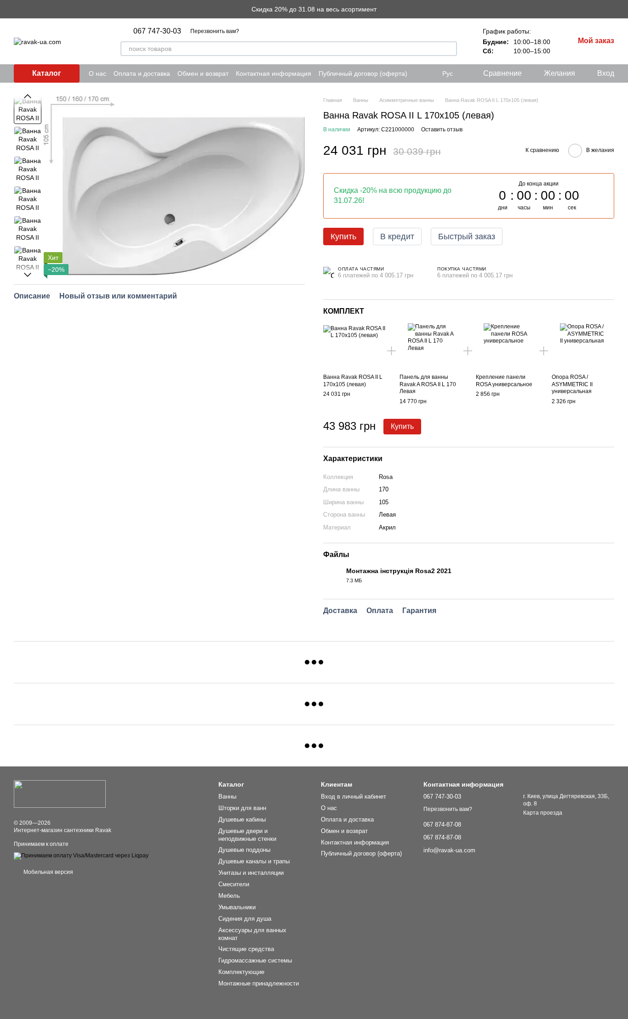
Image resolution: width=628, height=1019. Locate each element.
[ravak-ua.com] (60, 793)
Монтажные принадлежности (258, 983)
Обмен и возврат (202, 73)
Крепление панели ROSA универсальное (504, 381)
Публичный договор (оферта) (363, 73)
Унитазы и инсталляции (251, 872)
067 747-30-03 (157, 31)
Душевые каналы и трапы (254, 861)
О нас (97, 73)
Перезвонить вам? (214, 31)
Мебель (229, 895)
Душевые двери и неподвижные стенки (247, 835)
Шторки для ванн (242, 808)
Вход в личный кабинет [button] (353, 796)
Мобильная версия (47, 872)
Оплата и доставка (142, 73)
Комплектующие (241, 971)
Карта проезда (542, 813)
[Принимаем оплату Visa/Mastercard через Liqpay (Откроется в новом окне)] (81, 856)
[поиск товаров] (449, 48)
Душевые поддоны (244, 849)
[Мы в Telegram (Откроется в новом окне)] (420, 73)
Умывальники (237, 907)
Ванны (227, 796)
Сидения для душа (244, 918)
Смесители (233, 884)
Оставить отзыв (441, 129)
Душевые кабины (242, 819)
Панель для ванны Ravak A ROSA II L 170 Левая (428, 384)
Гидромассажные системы (255, 960)
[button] (620, 9)
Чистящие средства (246, 949)
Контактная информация (273, 73)
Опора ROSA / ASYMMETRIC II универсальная (572, 384)
